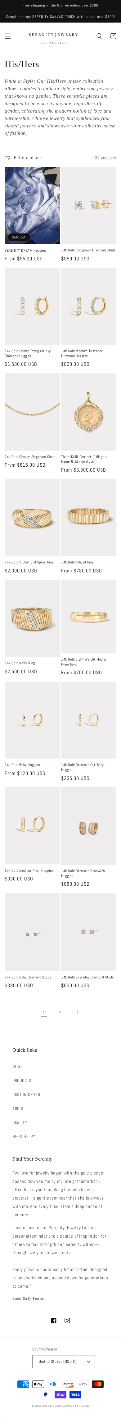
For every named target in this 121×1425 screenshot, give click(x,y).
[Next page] (77, 1012)
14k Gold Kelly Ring (20, 663)
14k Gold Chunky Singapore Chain (30, 457)
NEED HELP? (23, 1136)
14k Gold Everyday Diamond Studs (87, 977)
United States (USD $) (57, 1361)
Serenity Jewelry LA (54, 1405)
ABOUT (18, 1108)
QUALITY (19, 1122)
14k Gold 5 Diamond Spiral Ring (29, 562)
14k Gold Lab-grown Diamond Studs (88, 250)
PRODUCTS (21, 1080)
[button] (8, 36)
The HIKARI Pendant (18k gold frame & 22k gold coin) (84, 459)
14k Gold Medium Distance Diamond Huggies (82, 353)
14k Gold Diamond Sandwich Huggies (83, 873)
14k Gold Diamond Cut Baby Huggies (82, 767)
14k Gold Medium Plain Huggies (29, 870)
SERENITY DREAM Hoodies (25, 250)
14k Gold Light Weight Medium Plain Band (85, 662)
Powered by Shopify (77, 1405)
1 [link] (44, 1013)
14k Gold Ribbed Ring (77, 562)
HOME (17, 1066)
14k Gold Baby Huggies (22, 765)
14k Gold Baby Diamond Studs (28, 977)
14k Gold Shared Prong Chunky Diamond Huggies (28, 353)
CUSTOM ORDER (26, 1094)
